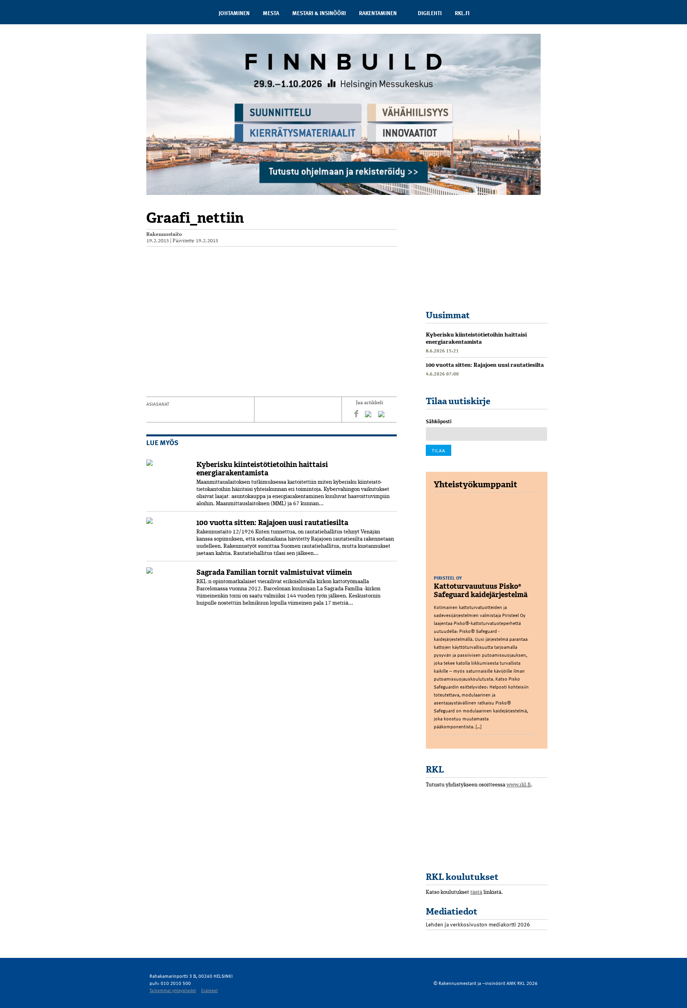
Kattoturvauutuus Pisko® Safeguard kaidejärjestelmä (481, 590)
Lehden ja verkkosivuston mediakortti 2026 (478, 924)
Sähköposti (439, 421)
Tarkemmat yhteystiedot (172, 990)
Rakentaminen (378, 13)
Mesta (271, 13)
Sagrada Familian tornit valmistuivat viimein (274, 572)
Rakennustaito (164, 234)
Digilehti (430, 13)
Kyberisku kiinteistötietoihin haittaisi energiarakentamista (262, 469)
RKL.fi (462, 13)
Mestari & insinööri (319, 13)
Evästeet (209, 990)
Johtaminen (234, 13)
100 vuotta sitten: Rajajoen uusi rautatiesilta (272, 522)
